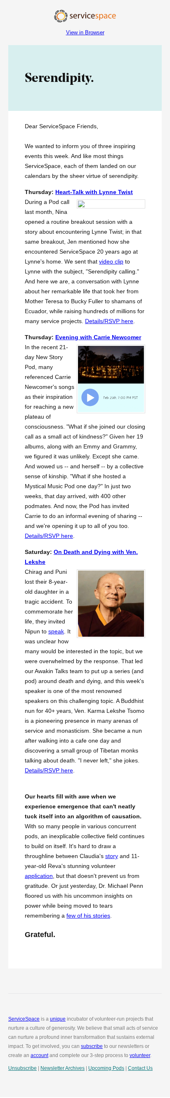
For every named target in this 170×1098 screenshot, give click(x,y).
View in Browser (85, 32)
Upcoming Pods (106, 1068)
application (39, 876)
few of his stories (88, 915)
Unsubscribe (22, 1068)
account (39, 1055)
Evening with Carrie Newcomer (98, 337)
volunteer (140, 1055)
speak (56, 631)
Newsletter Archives (62, 1068)
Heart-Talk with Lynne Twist (94, 192)
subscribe (92, 1046)
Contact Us (140, 1068)
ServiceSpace (24, 1019)
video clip (111, 261)
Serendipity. (59, 77)
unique (58, 1019)
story (111, 856)
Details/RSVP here (109, 321)
